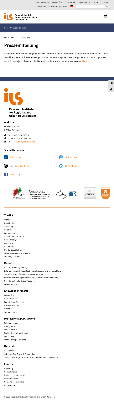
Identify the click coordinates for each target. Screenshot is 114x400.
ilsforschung (15, 174)
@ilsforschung (71, 157)
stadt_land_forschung (19, 166)
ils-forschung (15, 157)
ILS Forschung (71, 166)
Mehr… (85, 61)
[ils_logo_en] (20, 13)
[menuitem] (71, 6)
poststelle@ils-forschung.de (25, 142)
